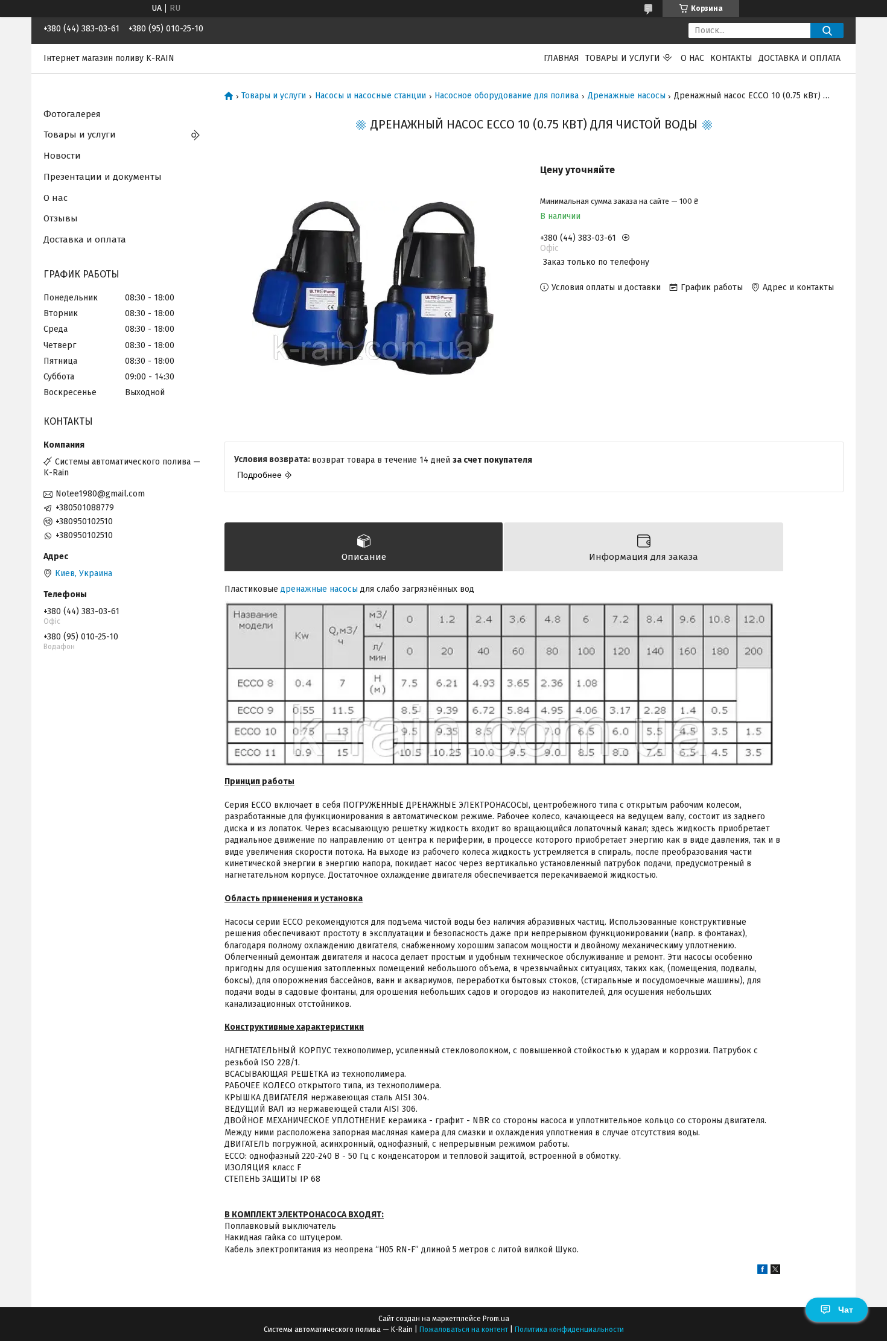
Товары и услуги (622, 58)
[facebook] (762, 1271)
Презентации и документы (102, 176)
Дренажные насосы (627, 96)
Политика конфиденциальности (569, 1329)
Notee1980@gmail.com (100, 494)
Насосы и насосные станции (370, 96)
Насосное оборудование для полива (506, 96)
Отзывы (60, 218)
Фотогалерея (72, 114)
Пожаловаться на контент (463, 1329)
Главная (561, 58)
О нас (692, 58)
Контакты (731, 58)
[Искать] (827, 30)
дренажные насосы (319, 589)
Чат (845, 1309)
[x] (775, 1271)
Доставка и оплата (799, 58)
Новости (62, 155)
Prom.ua (496, 1318)
